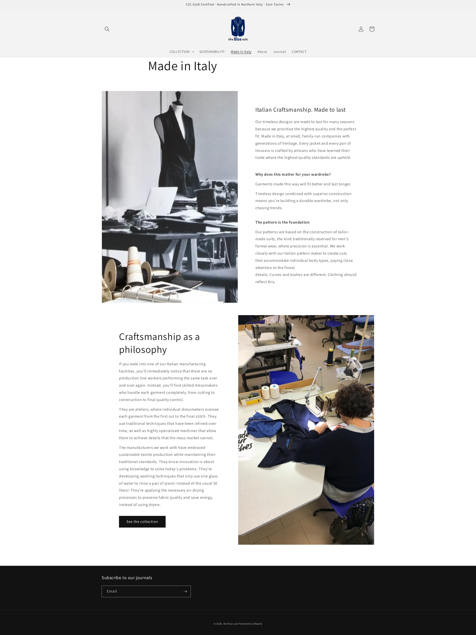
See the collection (142, 521)
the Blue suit (230, 623)
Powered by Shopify (250, 623)
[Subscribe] (185, 591)
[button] (107, 29)
